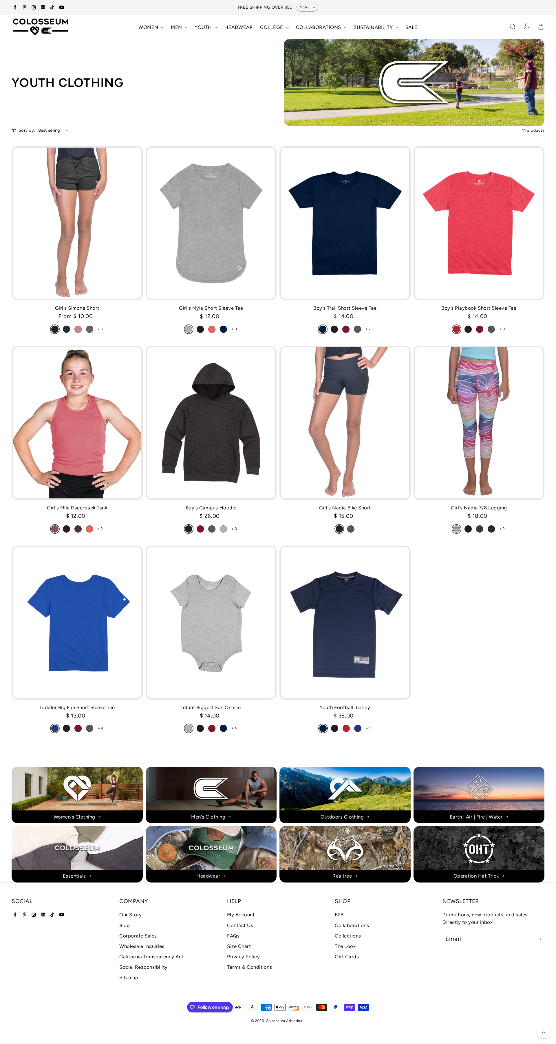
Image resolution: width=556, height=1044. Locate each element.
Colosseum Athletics (284, 1021)
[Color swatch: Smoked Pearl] (89, 329)
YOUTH (204, 27)
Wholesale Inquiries (141, 946)
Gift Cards (347, 956)
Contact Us (240, 925)
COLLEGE (272, 27)
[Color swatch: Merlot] (54, 529)
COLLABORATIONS (319, 27)
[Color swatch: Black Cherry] (78, 529)
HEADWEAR (238, 27)
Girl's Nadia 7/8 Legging (479, 508)
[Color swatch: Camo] (491, 529)
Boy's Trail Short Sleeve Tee (344, 308)
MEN (177, 27)
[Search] (512, 26)
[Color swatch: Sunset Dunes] (456, 529)
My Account (241, 915)
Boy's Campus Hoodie (211, 508)
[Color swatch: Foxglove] (78, 329)
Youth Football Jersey (345, 707)
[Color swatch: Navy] (223, 329)
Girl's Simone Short (77, 308)
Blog (124, 925)
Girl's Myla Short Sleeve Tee (211, 308)
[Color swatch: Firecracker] (211, 329)
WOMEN (149, 27)
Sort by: (27, 130)
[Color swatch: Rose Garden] (350, 529)
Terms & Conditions (249, 967)
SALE (411, 27)
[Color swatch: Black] (54, 329)
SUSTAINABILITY (374, 27)
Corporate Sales (138, 936)
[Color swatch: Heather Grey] (188, 329)
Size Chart (239, 946)
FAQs (233, 936)
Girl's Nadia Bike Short (345, 508)
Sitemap (128, 977)
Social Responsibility (143, 967)
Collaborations (352, 925)
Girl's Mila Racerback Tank (77, 508)
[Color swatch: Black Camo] (479, 529)
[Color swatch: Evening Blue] (66, 329)
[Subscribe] (539, 939)
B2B (339, 915)
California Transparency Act (151, 956)
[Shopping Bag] (540, 26)
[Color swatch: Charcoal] (357, 329)
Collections (348, 936)
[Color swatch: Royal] (54, 728)
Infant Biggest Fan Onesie (211, 707)
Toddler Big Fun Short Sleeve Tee (77, 707)
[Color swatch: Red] (456, 329)
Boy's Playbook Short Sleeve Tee (478, 308)
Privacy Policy (243, 956)
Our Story (130, 915)
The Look (345, 946)
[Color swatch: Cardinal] (346, 329)
